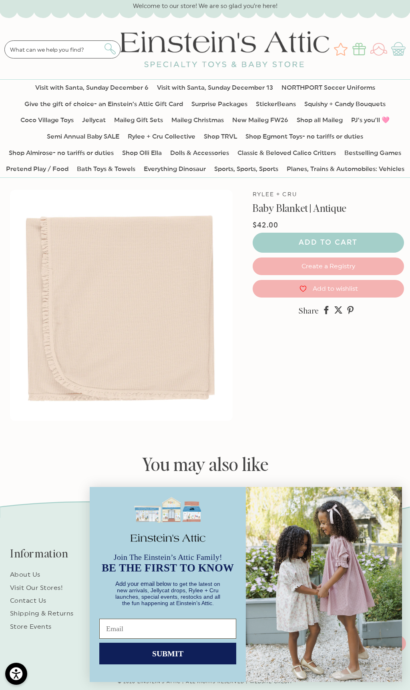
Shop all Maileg (320, 120)
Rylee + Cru (275, 194)
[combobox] (62, 49)
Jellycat (94, 120)
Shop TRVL (220, 136)
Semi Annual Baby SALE (83, 136)
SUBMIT (167, 653)
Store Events (31, 627)
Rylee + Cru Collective (161, 136)
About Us (25, 574)
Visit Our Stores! (36, 588)
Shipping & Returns (42, 613)
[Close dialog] (392, 497)
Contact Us (28, 600)
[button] (399, 49)
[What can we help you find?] (110, 49)
